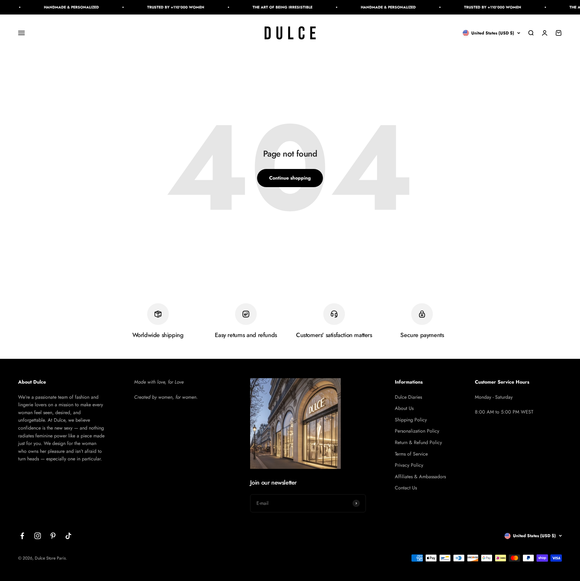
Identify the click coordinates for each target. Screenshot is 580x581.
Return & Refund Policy (418, 442)
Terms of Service (411, 453)
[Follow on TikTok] (68, 536)
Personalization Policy (417, 430)
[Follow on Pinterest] (53, 536)
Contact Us (406, 487)
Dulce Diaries (408, 397)
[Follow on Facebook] (22, 536)
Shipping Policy (411, 419)
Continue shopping (290, 177)
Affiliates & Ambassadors (420, 476)
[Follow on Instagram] (38, 536)
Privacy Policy (409, 465)
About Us (404, 408)
